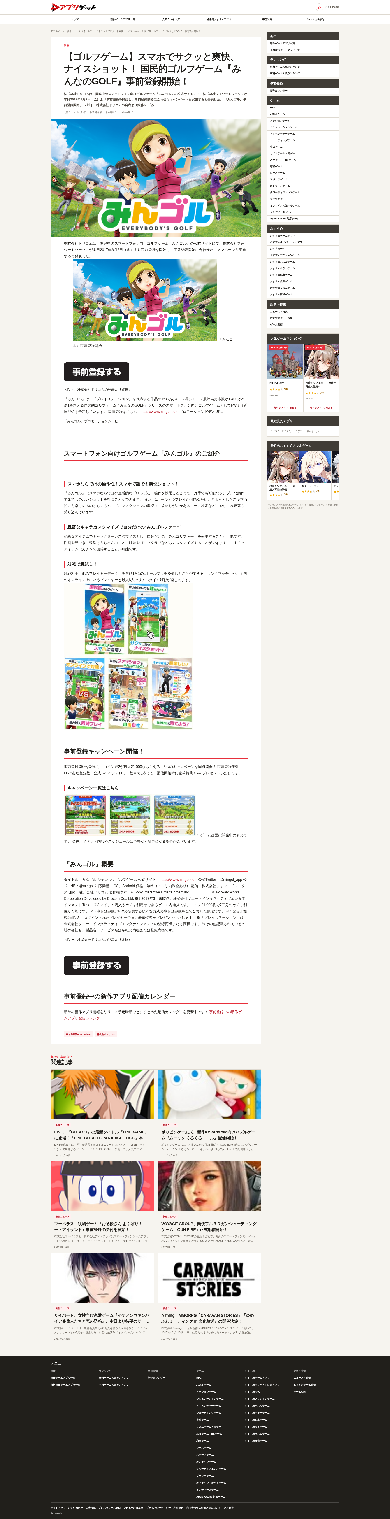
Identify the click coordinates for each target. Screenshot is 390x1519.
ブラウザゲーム (279, 199)
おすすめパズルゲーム (282, 261)
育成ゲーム (276, 146)
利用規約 (178, 1507)
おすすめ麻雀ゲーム (281, 294)
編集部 (98, 112)
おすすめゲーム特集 (281, 317)
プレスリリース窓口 (109, 1507)
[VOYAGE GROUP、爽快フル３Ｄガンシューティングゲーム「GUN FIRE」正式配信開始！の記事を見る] (209, 1186)
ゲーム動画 (276, 324)
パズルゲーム (277, 114)
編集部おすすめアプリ (219, 19)
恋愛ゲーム (276, 166)
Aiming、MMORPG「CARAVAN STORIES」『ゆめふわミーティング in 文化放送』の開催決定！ (207, 1318)
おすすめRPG (278, 248)
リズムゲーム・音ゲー (282, 153)
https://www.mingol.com (159, 412)
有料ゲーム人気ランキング (285, 73)
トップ (75, 19)
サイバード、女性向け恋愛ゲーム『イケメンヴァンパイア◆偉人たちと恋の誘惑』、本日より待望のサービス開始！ (101, 1321)
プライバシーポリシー (158, 1507)
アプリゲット (57, 31)
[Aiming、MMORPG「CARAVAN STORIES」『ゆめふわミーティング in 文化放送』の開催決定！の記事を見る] (209, 1278)
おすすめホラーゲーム (282, 268)
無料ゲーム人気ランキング (285, 66)
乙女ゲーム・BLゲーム (283, 159)
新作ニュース (74, 31)
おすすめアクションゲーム (285, 255)
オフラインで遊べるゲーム (285, 205)
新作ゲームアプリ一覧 (122, 19)
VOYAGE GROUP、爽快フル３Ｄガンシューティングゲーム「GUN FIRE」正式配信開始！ (208, 1226)
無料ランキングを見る (285, 407)
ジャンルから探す (315, 19)
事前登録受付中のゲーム (78, 1034)
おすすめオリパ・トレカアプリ (287, 242)
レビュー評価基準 (133, 1507)
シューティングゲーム (282, 140)
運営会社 (229, 1507)
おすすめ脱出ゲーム (281, 274)
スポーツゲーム (279, 179)
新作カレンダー (279, 90)
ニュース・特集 (279, 311)
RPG (273, 107)
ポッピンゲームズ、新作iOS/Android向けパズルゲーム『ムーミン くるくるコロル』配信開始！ (208, 1135)
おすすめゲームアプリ (282, 235)
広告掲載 (91, 1507)
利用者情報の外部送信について (203, 1507)
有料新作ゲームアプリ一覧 (285, 50)
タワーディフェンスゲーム (285, 192)
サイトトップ (58, 1507)
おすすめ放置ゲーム (281, 281)
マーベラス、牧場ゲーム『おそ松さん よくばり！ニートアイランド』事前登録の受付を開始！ (100, 1226)
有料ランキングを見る (321, 407)
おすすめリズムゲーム (282, 287)
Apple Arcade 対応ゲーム (284, 218)
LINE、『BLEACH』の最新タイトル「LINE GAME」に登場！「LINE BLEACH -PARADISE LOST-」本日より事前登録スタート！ (101, 1138)
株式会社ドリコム (106, 1034)
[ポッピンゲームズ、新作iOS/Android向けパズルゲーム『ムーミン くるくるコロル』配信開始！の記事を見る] (209, 1094)
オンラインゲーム (280, 185)
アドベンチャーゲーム (282, 133)
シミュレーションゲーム (283, 127)
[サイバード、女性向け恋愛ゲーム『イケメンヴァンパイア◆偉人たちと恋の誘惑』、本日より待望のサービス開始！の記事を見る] (102, 1278)
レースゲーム (277, 172)
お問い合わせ (75, 1507)
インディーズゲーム (281, 212)
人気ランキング (171, 19)
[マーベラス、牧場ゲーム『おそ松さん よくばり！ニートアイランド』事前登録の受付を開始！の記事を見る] (102, 1186)
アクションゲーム (280, 120)
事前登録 (267, 19)
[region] (303, 373)
